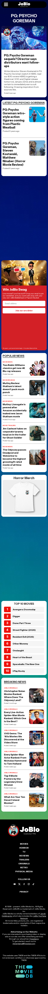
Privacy (24, 891)
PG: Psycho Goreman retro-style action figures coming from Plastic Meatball (14, 118)
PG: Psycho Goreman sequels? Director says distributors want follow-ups (21, 61)
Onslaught (18, 650)
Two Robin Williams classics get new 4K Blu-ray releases (14, 368)
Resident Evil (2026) (23, 636)
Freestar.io (34, 939)
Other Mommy (20, 643)
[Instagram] (29, 884)
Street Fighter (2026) (24, 630)
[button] (6, 4)
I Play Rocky (19, 671)
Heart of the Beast (22, 657)
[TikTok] (33, 884)
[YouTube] (15, 884)
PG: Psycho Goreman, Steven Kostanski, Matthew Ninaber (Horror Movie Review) (14, 154)
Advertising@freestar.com (24, 943)
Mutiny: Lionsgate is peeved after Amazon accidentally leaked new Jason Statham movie (15, 410)
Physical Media (24, 871)
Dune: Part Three (22, 623)
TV (24, 852)
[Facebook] (24, 884)
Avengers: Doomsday (24, 609)
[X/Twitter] (19, 884)
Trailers (24, 859)
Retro (24, 867)
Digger (16, 616)
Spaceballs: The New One (26, 664)
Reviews (24, 855)
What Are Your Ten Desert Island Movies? (14, 800)
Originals (24, 863)
